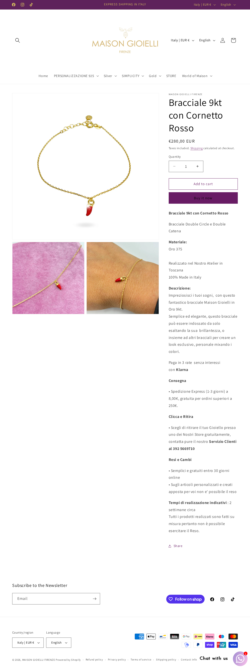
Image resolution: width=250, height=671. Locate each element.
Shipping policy (166, 659)
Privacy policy (117, 659)
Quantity (175, 157)
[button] (17, 40)
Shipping (196, 148)
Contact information (194, 659)
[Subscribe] (94, 598)
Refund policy (94, 659)
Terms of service (141, 659)
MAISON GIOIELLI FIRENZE (38, 659)
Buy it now (203, 198)
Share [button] (178, 546)
